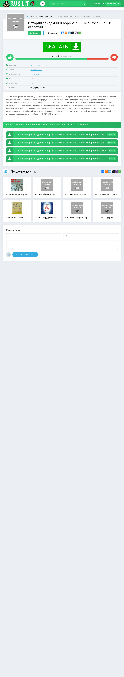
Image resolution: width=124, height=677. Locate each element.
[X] (72, 33)
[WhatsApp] (79, 33)
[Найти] (83, 3)
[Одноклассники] (66, 33)
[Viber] (76, 33)
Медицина (35, 74)
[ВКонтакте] (62, 33)
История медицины (39, 65)
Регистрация (97, 3)
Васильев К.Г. (36, 70)
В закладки (52, 33)
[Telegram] (69, 33)
